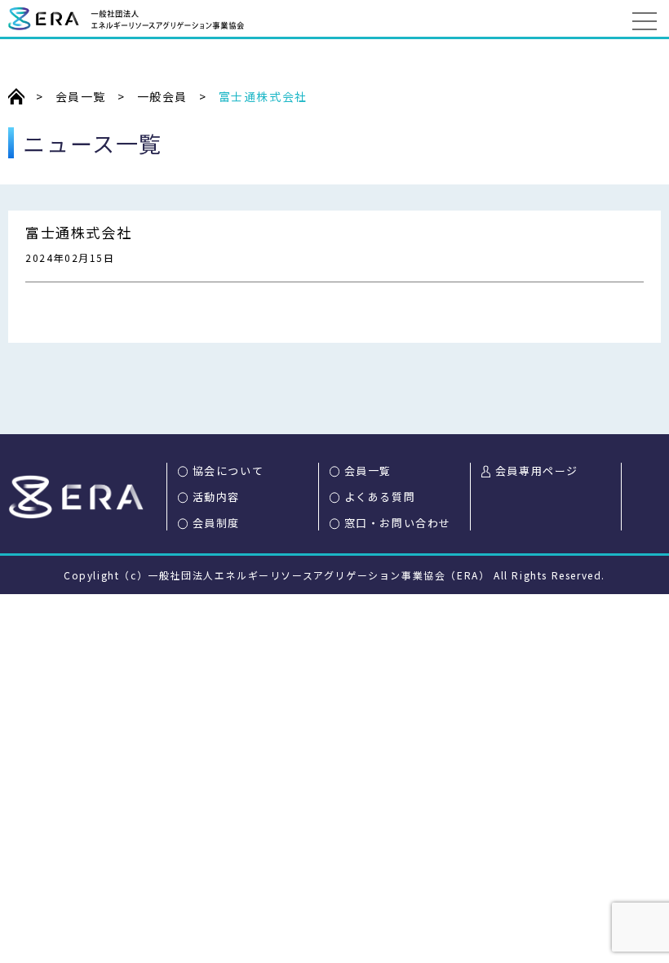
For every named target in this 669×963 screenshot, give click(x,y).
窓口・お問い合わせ (397, 522)
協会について (228, 470)
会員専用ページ (536, 470)
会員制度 (216, 522)
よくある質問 (380, 496)
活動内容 (216, 496)
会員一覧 (368, 470)
